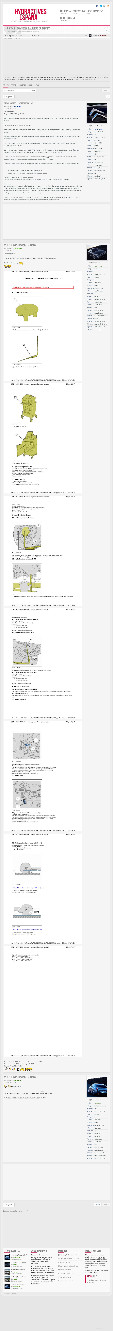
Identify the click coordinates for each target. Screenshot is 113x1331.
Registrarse (66, 18)
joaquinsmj (17, 106)
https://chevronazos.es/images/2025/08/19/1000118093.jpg (24, 1097)
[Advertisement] (56, 58)
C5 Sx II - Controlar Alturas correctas (21, 85)
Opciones (97, 1204)
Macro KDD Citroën (66, 1270)
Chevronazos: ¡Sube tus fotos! (69, 1266)
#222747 (7, 106)
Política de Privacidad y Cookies (69, 1259)
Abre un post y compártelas (86, 79)
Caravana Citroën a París (66, 1273)
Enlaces (64, 11)
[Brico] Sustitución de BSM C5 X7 (22, 1277)
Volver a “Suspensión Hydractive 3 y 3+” (16, 1211)
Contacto (78, 11)
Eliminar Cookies (64, 1262)
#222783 (7, 248)
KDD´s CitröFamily (65, 1277)
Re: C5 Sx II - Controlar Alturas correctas (20, 245)
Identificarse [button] (94, 11)
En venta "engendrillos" (19, 1255)
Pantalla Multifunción (18, 1270)
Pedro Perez (18, 248)
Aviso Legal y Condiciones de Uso (70, 1255)
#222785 (7, 1080)
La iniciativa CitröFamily (66, 1281)
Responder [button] (9, 97)
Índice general (10, 36)
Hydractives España (31, 14)
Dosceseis (17, 1080)
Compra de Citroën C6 (19, 1284)
